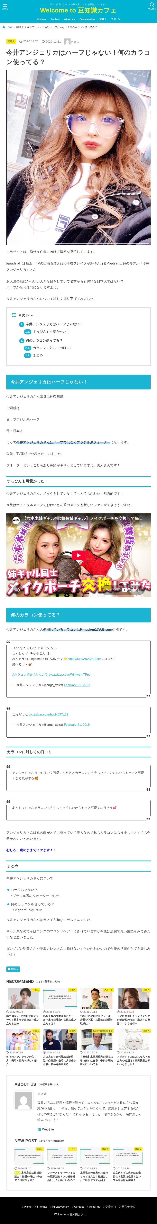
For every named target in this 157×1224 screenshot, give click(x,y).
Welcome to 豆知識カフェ (78, 10)
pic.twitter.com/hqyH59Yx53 (48, 714)
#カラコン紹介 (22, 674)
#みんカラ (41, 674)
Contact (55, 19)
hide (30, 315)
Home (27, 1206)
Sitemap (41, 19)
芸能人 (103, 19)
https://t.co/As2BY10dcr (84, 658)
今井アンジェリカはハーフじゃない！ (52, 324)
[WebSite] (45, 1130)
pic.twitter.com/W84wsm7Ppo (70, 674)
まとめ (34, 355)
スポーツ (116, 19)
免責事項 (110, 1206)
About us (69, 19)
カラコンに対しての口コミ (49, 348)
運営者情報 (128, 1206)
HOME (9, 27)
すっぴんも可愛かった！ (47, 331)
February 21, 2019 (77, 685)
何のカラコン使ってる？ (42, 340)
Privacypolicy (87, 19)
